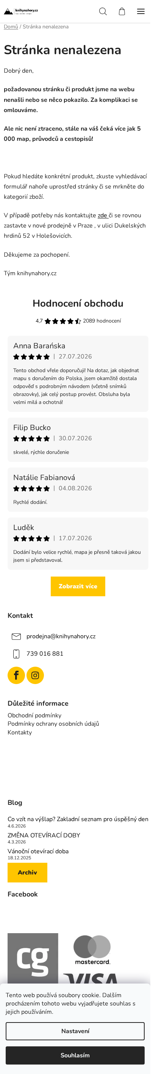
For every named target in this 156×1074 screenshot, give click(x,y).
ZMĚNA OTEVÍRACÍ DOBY (44, 835)
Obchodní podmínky (34, 715)
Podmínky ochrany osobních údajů (53, 724)
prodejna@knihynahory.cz (61, 636)
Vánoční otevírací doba (38, 851)
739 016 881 (45, 653)
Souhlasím (75, 1055)
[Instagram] (35, 675)
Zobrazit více (78, 586)
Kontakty (20, 732)
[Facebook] (16, 675)
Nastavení (75, 1031)
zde (103, 215)
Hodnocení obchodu (78, 303)
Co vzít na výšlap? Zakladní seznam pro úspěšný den (78, 819)
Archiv (27, 872)
